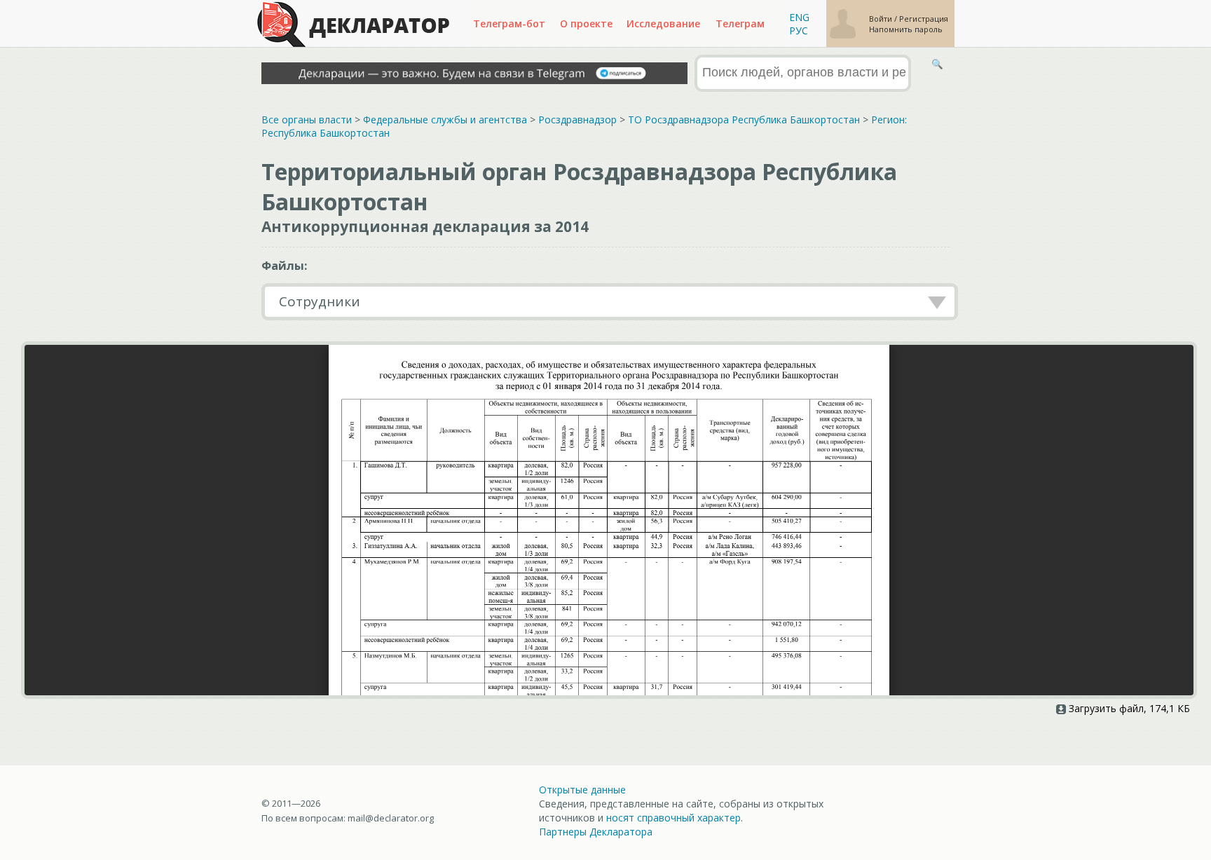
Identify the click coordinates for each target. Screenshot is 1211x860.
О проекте (586, 23)
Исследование (663, 23)
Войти (881, 18)
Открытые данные (582, 789)
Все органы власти (306, 119)
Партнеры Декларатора (595, 831)
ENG (799, 17)
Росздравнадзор (577, 119)
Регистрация (923, 18)
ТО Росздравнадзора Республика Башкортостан (744, 119)
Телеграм (740, 23)
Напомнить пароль (906, 29)
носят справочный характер (673, 817)
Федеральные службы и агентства (445, 119)
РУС (798, 30)
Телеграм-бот (509, 23)
